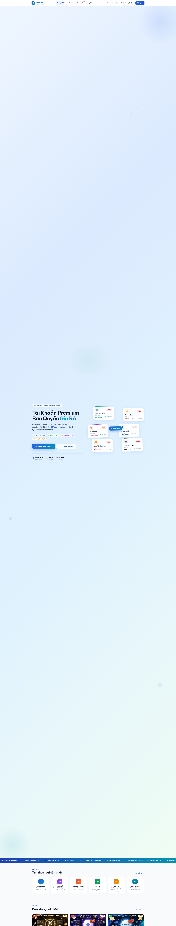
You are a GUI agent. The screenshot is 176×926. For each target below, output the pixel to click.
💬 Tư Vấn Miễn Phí (66, 446)
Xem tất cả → (139, 873)
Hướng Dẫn (89, 3)
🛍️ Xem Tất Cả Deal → (43, 446)
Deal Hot (80, 2)
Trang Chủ (60, 3)
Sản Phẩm (70, 3)
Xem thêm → (140, 910)
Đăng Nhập (129, 3)
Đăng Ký (140, 3)
